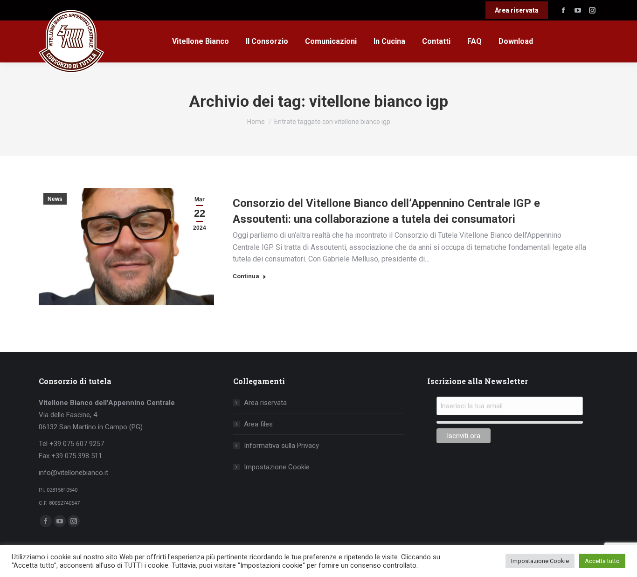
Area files (258, 424)
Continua (246, 276)
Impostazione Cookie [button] (540, 560)
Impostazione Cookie (277, 467)
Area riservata (265, 402)
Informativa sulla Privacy (281, 445)
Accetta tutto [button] (602, 560)
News (55, 199)
